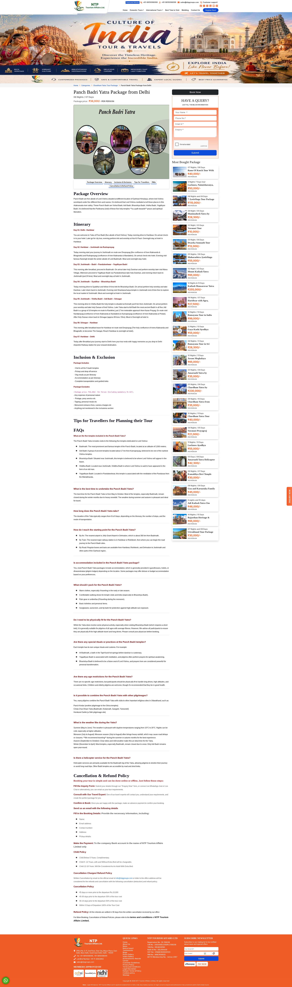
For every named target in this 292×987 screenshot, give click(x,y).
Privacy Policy (128, 965)
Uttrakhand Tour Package (200, 532)
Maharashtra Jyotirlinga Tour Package (200, 258)
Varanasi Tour (195, 228)
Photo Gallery (128, 954)
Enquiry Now (289, 496)
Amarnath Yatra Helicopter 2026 (201, 461)
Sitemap (126, 975)
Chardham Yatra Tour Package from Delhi (199, 417)
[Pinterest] (216, 5)
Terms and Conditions (132, 967)
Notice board (128, 948)
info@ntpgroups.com (124, 878)
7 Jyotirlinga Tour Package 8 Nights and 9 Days (201, 200)
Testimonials (128, 950)
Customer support (210, 2)
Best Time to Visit (172, 10)
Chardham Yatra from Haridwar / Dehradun (199, 403)
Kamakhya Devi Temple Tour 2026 (199, 475)
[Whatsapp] (6, 980)
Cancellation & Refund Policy (121, 186)
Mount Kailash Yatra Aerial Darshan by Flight (200, 273)
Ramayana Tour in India (200, 315)
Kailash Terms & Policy (132, 971)
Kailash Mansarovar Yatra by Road (201, 287)
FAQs (154, 182)
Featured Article (132, 2)
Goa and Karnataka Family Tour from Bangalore (201, 489)
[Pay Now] (202, 964)
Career (125, 961)
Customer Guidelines (131, 963)
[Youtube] (213, 5)
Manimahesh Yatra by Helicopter (198, 215)
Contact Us (195, 10)
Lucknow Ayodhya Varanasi (197, 446)
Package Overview (94, 182)
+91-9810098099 (168, 2)
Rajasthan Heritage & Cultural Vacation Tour (199, 518)
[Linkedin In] (210, 5)
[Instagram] (207, 5)
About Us (126, 944)
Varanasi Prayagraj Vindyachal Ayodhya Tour (200, 432)
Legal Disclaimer (129, 969)
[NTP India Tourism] (91, 5)
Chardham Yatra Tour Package (105, 85)
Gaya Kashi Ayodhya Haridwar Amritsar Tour (200, 330)
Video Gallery (128, 956)
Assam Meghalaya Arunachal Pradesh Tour (200, 359)
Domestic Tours (136, 10)
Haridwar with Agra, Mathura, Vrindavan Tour (200, 301)
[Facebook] (200, 5)
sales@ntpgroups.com (189, 2)
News (125, 946)
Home (125, 10)
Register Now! (210, 10)
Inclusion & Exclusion (123, 182)
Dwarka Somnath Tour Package (199, 244)
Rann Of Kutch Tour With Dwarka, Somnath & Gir (201, 171)
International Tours (154, 10)
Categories (85, 85)
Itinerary (108, 182)
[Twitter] (204, 5)
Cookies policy (129, 973)
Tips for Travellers (141, 182)
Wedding (185, 10)
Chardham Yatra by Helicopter (197, 388)
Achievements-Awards (132, 959)
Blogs (125, 952)
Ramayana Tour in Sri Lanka (199, 345)
